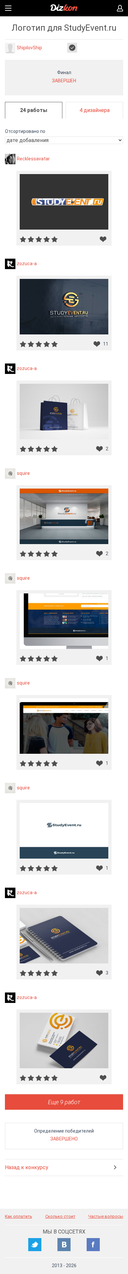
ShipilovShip (29, 47)
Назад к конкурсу (26, 1167)
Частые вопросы (105, 1216)
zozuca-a (27, 263)
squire (23, 473)
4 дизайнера (94, 110)
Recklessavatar (33, 158)
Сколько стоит (60, 1216)
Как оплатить (18, 1216)
